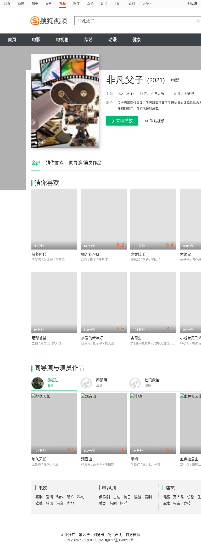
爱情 (49, 497)
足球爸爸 (39, 338)
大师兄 (185, 254)
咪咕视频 (156, 121)
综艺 (88, 39)
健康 (136, 39)
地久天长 (39, 459)
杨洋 (123, 503)
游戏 (166, 503)
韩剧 (113, 503)
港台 (60, 503)
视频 (62, 3)
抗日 (127, 497)
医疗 (76, 3)
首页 (12, 39)
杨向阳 (189, 94)
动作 (60, 497)
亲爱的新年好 (92, 338)
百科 (132, 3)
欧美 (39, 503)
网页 (7, 3)
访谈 (190, 497)
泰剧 (148, 497)
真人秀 (178, 497)
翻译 (104, 3)
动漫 (112, 39)
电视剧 (62, 39)
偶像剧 (104, 497)
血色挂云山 (189, 459)
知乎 (35, 3)
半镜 (134, 459)
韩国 (49, 503)
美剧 (102, 503)
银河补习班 (90, 254)
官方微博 (133, 535)
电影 (36, 39)
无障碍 (192, 3)
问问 (118, 3)
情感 (166, 497)
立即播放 (124, 120)
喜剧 (39, 497)
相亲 (176, 503)
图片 (49, 3)
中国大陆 (157, 94)
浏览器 (98, 535)
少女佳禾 (138, 254)
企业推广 (68, 535)
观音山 (86, 459)
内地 (70, 503)
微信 (21, 3)
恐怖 (70, 497)
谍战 (137, 497)
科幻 (81, 497)
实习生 (136, 338)
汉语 (90, 3)
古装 (116, 497)
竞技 (187, 503)
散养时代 (39, 254)
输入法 (84, 535)
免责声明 (115, 535)
